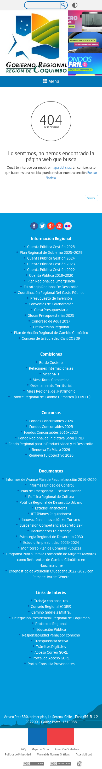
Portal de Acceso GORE (50, 658)
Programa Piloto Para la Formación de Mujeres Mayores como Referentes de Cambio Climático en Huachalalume (51, 560)
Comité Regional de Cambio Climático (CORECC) (51, 397)
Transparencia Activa (51, 641)
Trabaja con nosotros (51, 600)
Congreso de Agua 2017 (51, 321)
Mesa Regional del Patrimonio (50, 391)
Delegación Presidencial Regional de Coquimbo (51, 618)
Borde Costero (51, 362)
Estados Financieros (51, 508)
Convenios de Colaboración (51, 304)
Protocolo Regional (51, 623)
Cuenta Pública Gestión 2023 (51, 264)
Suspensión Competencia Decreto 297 (50, 525)
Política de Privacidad (18, 754)
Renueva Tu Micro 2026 (51, 449)
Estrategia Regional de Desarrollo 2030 (51, 536)
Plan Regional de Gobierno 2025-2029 (51, 252)
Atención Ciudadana (67, 749)
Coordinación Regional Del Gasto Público (51, 292)
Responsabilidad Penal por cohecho (51, 635)
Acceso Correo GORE (50, 652)
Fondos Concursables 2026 (51, 421)
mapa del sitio (60, 167)
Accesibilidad (84, 754)
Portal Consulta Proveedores (50, 663)
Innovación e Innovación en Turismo (51, 519)
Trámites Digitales (51, 646)
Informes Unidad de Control (50, 485)
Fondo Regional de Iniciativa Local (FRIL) (51, 438)
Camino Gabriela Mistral (51, 612)
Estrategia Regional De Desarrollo (51, 287)
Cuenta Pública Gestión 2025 (51, 246)
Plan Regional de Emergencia (51, 281)
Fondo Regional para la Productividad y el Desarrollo (51, 444)
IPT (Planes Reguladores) (51, 514)
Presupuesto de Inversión (51, 298)
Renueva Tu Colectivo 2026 (51, 455)
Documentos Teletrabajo (51, 531)
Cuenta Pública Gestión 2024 (51, 258)
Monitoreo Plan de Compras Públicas (51, 548)
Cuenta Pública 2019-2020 (51, 275)
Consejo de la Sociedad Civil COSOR (51, 338)
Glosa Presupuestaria (51, 309)
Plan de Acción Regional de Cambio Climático (51, 332)
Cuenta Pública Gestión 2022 (51, 269)
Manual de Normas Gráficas (53, 754)
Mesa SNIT (51, 374)
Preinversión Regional (51, 327)
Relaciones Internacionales (51, 368)
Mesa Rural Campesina (51, 379)
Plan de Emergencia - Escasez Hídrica (51, 491)
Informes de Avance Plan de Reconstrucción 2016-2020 (50, 479)
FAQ (23, 749)
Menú (53, 81)
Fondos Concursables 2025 (51, 426)
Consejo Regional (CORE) (51, 606)
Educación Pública (51, 629)
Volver (91, 198)
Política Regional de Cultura (51, 496)
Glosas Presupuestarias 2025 (51, 315)
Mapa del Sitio (40, 749)
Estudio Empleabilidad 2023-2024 (51, 542)
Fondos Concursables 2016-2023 (51, 432)
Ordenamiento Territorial (51, 385)
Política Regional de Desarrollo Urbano (51, 502)
